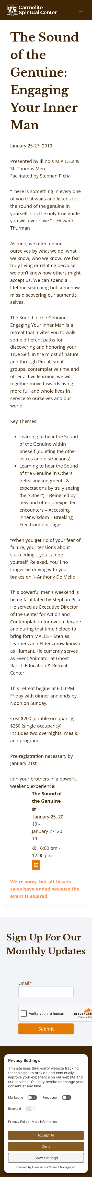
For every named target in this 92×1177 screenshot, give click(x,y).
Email (25, 983)
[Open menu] (81, 10)
